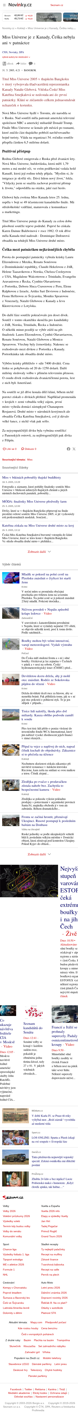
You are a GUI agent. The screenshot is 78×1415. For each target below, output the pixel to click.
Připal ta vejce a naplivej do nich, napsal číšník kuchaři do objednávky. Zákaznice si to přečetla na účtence (48, 750)
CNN (4, 52)
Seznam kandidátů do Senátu (32, 1028)
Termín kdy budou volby (16, 1226)
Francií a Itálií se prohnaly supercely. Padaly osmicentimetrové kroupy (65, 1036)
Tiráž (62, 1389)
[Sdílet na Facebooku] (68, 449)
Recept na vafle (50, 1269)
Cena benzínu (49, 1328)
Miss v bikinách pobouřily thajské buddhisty (31, 477)
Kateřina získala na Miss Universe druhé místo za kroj (38, 525)
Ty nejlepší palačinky (53, 1249)
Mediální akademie (19, 1393)
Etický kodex (40, 1393)
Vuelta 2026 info (50, 1211)
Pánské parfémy (37, 1376)
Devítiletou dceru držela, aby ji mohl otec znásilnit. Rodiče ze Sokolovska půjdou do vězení (46, 680)
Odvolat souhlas (23, 1396)
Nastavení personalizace (50, 1396)
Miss (29, 459)
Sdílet (23, 63)
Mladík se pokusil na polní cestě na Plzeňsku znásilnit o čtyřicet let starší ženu (46, 578)
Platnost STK (48, 1312)
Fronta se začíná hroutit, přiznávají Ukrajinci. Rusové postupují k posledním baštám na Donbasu (48, 821)
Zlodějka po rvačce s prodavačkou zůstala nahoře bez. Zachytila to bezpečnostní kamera (44, 785)
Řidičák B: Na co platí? (54, 1302)
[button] (10, 577)
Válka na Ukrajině (31, 829)
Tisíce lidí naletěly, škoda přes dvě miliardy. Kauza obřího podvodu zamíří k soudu (47, 715)
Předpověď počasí (55, 1322)
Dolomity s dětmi (12, 1312)
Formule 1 (9, 1269)
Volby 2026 (9, 1211)
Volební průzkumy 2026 (16, 1216)
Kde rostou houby (28, 1328)
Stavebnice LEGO (19, 1364)
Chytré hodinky (53, 1370)
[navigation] (4, 5)
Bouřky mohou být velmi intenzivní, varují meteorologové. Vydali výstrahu (47, 642)
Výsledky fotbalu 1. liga (16, 1254)
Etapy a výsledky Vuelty (54, 1216)
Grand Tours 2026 (51, 1236)
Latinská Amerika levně (16, 1307)
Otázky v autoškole (52, 1307)
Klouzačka (29, 1346)
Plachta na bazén (44, 1340)
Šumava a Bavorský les (16, 1297)
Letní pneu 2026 (50, 1287)
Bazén (27, 1340)
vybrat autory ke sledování (15, 57)
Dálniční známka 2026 (54, 1292)
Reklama (40, 1389)
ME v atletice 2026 (13, 1264)
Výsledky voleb (11, 1221)
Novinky (13, 52)
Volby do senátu (12, 1231)
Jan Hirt (45, 1221)
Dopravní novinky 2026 (54, 1297)
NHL (5, 1274)
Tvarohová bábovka (52, 1264)
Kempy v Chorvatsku (15, 1287)
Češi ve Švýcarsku (13, 1302)
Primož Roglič (49, 1231)
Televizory (36, 1370)
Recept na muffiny (51, 1254)
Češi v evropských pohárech (37, 1334)
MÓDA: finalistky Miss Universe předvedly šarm (34, 501)
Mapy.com (36, 1322)
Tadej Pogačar (49, 1226)
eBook (10, 63)
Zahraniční (27, 618)
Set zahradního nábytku (52, 1346)
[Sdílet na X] (74, 449)
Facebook (16, 1389)
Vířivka (46, 1352)
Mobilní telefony (52, 1358)
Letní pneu (60, 1364)
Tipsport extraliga (13, 1259)
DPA (21, 52)
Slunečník (15, 1346)
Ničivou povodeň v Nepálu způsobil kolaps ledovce (45, 611)
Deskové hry (20, 1370)
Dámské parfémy (42, 1364)
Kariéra (52, 1389)
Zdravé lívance (49, 1259)
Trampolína (63, 1340)
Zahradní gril (32, 1352)
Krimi (24, 587)
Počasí (25, 653)
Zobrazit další (37, 551)
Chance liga (10, 1249)
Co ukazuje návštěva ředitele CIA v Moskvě (7, 1031)
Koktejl (25, 759)
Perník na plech (50, 1274)
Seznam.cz (56, 5)
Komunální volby (12, 1236)
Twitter (28, 1389)
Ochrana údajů (58, 1393)
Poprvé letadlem (12, 1292)
